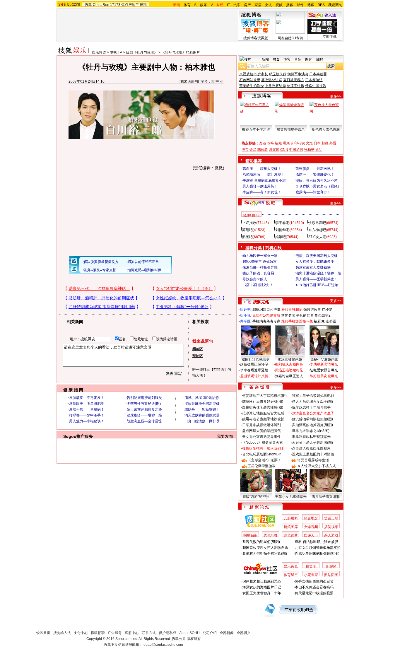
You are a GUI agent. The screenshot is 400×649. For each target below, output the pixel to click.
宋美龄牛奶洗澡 (251, 86)
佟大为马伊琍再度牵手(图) (312, 401)
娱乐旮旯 (291, 566)
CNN (284, 150)
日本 (317, 143)
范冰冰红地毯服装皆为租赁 (263, 413)
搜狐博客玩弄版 (255, 38)
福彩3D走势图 (325, 321)
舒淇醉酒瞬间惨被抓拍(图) (312, 419)
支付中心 (81, 633)
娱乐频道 (99, 52)
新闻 (265, 59)
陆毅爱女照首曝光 (324, 370)
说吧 (319, 59)
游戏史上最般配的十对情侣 (313, 454)
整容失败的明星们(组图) (261, 542)
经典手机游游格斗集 (297, 321)
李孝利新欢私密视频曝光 (311, 437)
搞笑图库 (291, 527)
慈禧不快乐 (295, 86)
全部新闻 (227, 633)
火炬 (309, 143)
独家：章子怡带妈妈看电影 (313, 396)
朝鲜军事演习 (297, 74)
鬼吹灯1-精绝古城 (266, 315)
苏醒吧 (247, 230)
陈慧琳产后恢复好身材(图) (262, 401)
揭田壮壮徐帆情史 (256, 360)
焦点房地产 (130, 5)
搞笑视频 (331, 527)
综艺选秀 (291, 535)
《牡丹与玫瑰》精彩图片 (180, 52)
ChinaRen (101, 5)
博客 (310, 5)
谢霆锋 (274, 150)
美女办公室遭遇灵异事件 (261, 437)
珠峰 (270, 143)
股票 (245, 150)
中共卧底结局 (275, 86)
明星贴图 (250, 535)
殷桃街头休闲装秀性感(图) (262, 407)
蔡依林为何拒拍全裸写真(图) (264, 553)
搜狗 (143, 5)
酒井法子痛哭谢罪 (326, 497)
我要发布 (225, 436)
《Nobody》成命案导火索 (262, 442)
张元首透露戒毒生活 (313, 460)
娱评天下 (311, 535)
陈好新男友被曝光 (324, 376)
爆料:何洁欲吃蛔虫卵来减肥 (316, 542)
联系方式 (149, 633)
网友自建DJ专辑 (290, 38)
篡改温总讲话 (271, 80)
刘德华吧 (282, 230)
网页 (276, 59)
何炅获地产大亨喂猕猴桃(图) (264, 396)
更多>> (335, 96)
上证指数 (249, 223)
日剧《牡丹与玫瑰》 (142, 52)
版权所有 (194, 639)
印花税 (299, 143)
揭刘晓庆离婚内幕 (289, 364)
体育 (187, 5)
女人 (268, 5)
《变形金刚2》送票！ (264, 460)
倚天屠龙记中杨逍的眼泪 (314, 593)
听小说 (245, 315)
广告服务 (115, 633)
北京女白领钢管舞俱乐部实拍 (318, 548)
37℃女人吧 (317, 237)
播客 (289, 5)
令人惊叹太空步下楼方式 (316, 466)
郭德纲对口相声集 (266, 310)
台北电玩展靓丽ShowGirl (261, 454)
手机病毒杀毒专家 (266, 321)
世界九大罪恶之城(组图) (310, 431)
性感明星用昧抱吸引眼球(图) (317, 553)
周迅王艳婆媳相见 (289, 370)
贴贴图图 (331, 575)
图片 (308, 59)
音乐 (297, 59)
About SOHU (189, 633)
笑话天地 (331, 518)
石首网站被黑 (249, 80)
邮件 (300, 5)
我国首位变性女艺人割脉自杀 (265, 548)
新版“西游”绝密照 (255, 497)
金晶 (253, 150)
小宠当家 (311, 575)
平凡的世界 (305, 315)
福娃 (278, 143)
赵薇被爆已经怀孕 (254, 364)
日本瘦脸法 (314, 80)
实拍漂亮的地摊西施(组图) (312, 425)
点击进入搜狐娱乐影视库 (311, 448)
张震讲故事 (312, 310)
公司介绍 (210, 633)
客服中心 (132, 633)
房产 (247, 5)
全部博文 (244, 633)
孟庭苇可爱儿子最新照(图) (312, 442)
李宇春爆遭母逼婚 (254, 370)
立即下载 (330, 37)
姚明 (318, 150)
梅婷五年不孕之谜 (256, 129)
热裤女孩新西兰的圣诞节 (314, 581)
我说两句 (335, 5)
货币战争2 (322, 315)
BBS (321, 5)
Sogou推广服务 (78, 436)
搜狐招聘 (98, 633)
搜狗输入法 (62, 633)
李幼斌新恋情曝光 (324, 364)
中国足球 (296, 150)
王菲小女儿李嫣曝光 (291, 497)
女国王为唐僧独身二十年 (261, 593)
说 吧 (270, 203)
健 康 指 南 (73, 389)
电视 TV (116, 52)
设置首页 (43, 633)
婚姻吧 (280, 237)
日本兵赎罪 (318, 74)
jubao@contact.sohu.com (163, 645)
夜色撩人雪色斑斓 (326, 129)
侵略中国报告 (315, 86)
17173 (115, 5)
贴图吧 (247, 237)
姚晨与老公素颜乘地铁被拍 (263, 419)
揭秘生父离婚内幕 (324, 360)
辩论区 (197, 356)
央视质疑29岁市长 (253, 74)
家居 (257, 5)
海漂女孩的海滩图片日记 (261, 587)
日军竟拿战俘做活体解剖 (261, 425)
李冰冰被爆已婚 (290, 360)
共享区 (245, 321)
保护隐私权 (167, 633)
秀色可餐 (271, 535)
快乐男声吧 (317, 223)
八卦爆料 (291, 518)
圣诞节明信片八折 (254, 376)
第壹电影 (311, 518)
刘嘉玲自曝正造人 (289, 376)
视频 (279, 5)
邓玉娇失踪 (277, 74)
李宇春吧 (282, 223)
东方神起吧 (317, 230)
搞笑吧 (311, 566)
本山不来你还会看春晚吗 (314, 587)
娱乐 (203, 5)
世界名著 (288, 315)
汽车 (236, 5)
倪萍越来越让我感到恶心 (261, 581)
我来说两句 (189, 81)
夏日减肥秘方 (293, 80)
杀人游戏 (331, 535)
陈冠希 (262, 150)
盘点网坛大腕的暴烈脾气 (261, 431)
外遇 (332, 143)
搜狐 (88, 5)
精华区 (197, 349)
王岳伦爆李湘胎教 (261, 466)
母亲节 (288, 143)
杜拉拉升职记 (291, 310)
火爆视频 (311, 527)
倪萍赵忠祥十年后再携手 (311, 407)
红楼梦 (327, 310)
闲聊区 (331, 566)
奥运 (262, 143)
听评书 (245, 310)
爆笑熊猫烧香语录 (291, 129)
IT (228, 5)
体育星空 (291, 575)
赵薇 (325, 143)
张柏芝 (309, 150)
